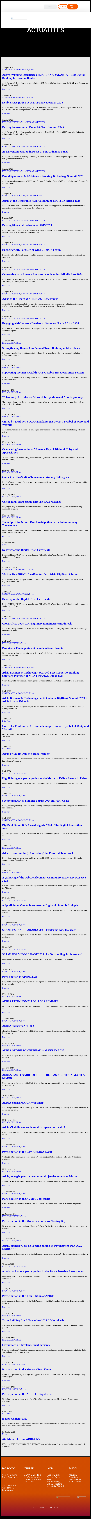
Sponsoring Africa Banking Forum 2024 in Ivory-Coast (36, 800)
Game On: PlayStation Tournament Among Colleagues (35, 477)
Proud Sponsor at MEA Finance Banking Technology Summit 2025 (42, 176)
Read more (6, 89)
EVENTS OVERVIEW (11, 122)
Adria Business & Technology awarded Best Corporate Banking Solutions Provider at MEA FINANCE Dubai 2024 (40, 674)
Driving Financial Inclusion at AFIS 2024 (27, 225)
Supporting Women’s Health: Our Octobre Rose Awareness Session (43, 372)
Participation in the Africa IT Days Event (27, 1394)
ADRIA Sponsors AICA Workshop (23, 1102)
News (31, 70)
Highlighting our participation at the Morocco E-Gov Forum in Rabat (45, 778)
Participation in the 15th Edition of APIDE (28, 1295)
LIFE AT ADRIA (8, 343)
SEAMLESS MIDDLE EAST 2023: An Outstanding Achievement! (42, 954)
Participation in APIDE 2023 (19, 976)
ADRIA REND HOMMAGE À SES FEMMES (30, 1001)
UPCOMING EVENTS (35, 122)
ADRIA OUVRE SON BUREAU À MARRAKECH (33, 1050)
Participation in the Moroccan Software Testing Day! (34, 1221)
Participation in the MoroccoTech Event (26, 1369)
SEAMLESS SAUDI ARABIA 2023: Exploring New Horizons (39, 929)
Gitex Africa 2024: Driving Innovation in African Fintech (37, 623)
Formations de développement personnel (26, 1344)
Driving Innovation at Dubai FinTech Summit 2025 (33, 127)
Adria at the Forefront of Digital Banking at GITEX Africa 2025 (41, 200)
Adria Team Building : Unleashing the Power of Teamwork (38, 853)
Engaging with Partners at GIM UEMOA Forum (31, 249)
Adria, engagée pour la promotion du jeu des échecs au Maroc (39, 1176)
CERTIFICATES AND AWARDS (15, 70)
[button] (80, 20)
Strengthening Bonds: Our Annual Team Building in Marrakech (41, 348)
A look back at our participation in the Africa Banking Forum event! (43, 1271)
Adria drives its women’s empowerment (26, 753)
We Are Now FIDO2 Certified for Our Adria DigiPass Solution (40, 574)
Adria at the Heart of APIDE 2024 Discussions (30, 298)
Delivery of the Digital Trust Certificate (26, 549)
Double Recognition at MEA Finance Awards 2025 (32, 102)
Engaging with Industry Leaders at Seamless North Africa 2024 (40, 323)
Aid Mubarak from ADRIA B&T (22, 1439)
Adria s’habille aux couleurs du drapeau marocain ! (33, 1127)
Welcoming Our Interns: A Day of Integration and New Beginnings (42, 397)
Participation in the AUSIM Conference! (26, 1198)
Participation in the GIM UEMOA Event (27, 1151)
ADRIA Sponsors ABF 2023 (18, 1025)
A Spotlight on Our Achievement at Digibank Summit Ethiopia (40, 905)
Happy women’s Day (14, 1418)
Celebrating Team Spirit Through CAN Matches (31, 501)
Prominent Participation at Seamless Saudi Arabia (32, 648)
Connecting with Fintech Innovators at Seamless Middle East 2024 (42, 274)
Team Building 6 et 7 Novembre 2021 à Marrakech (33, 1320)
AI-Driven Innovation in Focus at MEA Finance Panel (35, 151)
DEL (4, 721)
